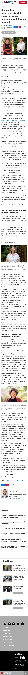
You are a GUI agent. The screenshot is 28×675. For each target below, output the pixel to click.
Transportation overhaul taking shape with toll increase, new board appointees (13, 516)
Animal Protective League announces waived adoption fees (13, 522)
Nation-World (9, 480)
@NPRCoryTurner (13, 163)
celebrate (21, 147)
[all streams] (26, 673)
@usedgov (5, 153)
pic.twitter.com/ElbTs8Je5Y (14, 167)
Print (25, 26)
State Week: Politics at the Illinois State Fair (13, 528)
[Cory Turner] (4, 493)
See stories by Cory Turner (16, 498)
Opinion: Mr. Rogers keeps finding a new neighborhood (18, 588)
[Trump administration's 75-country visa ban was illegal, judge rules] (7, 578)
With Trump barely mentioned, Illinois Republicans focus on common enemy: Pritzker (13, 540)
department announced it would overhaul (13, 120)
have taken (4, 147)
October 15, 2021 (18, 115)
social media (13, 147)
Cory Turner (9, 25)
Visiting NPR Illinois (7, 633)
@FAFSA (23, 151)
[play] (2, 673)
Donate (23, 2)
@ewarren (21, 163)
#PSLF (15, 165)
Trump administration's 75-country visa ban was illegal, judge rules (19, 577)
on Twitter (23, 82)
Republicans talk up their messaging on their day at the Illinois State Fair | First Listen (13, 534)
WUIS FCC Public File (7, 636)
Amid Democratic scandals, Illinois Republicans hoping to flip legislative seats (13, 546)
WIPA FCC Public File (7, 639)
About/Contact (6, 630)
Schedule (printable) (7, 642)
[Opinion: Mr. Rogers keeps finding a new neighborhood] (7, 589)
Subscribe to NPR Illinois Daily (9, 645)
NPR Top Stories (19, 480)
